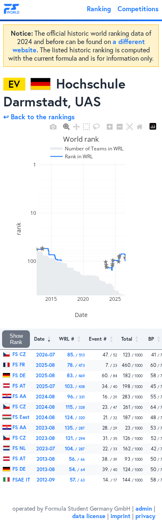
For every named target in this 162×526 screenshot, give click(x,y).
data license (89, 516)
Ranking (99, 8)
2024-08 (45, 396)
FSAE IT (20, 480)
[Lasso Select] (96, 126)
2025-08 (45, 365)
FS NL (18, 448)
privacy (145, 516)
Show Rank (16, 339)
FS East (20, 417)
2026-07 (45, 354)
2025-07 (45, 386)
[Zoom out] (120, 126)
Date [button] (39, 339)
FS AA (18, 396)
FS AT (18, 386)
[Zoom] (66, 126)
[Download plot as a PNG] (53, 126)
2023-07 (45, 448)
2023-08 (45, 428)
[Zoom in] (110, 126)
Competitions (138, 8)
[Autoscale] (130, 126)
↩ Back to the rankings (39, 116)
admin (143, 508)
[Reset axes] (140, 126)
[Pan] (76, 126)
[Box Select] (86, 126)
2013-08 (46, 459)
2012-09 (46, 480)
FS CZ (18, 354)
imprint (120, 516)
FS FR (18, 364)
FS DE (18, 375)
